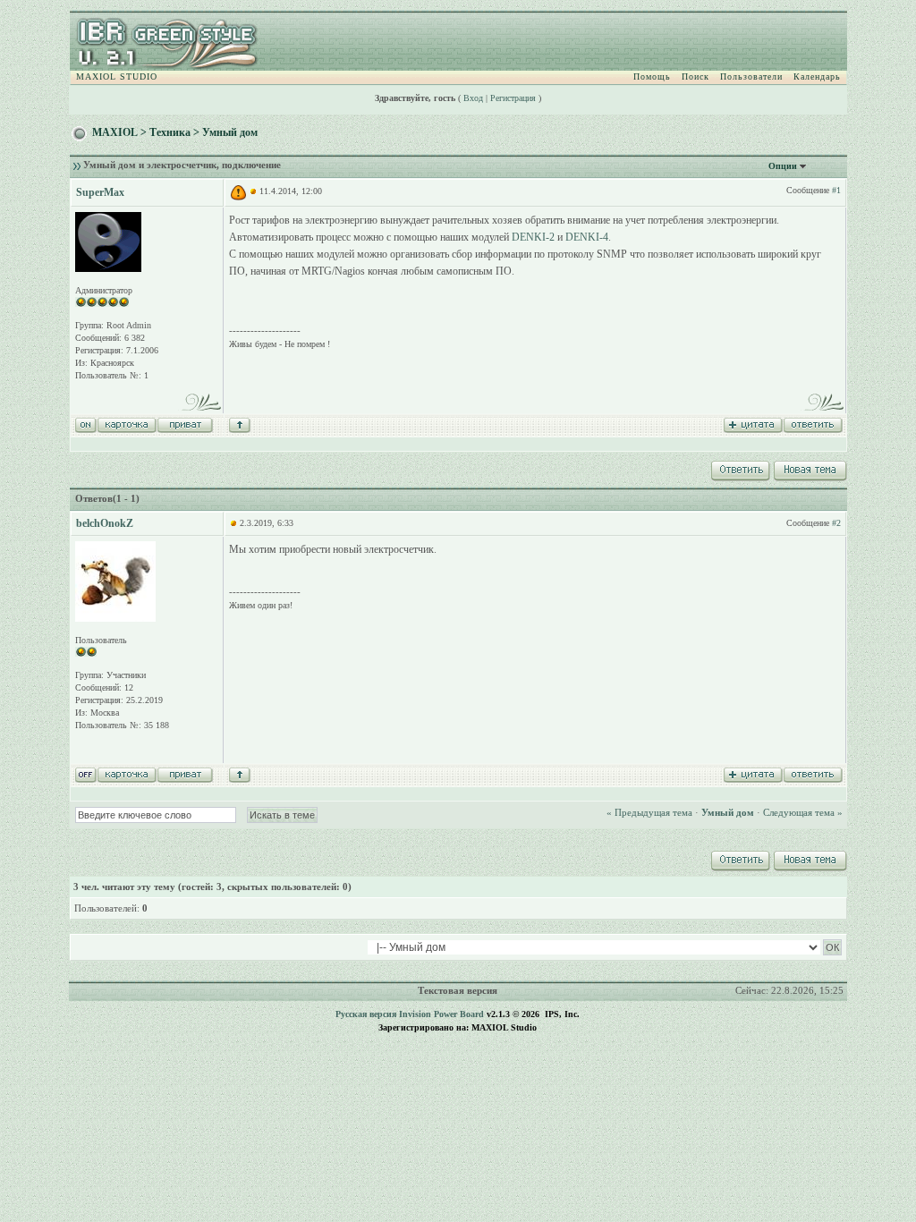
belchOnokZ (104, 523)
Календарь (817, 76)
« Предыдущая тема (649, 812)
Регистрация (513, 98)
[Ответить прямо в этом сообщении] (813, 424)
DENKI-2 (533, 237)
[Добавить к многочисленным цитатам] (753, 424)
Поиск (695, 76)
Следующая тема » (803, 812)
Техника (170, 132)
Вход (473, 98)
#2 (836, 523)
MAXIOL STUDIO (116, 76)
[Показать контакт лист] (127, 424)
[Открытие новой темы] (808, 467)
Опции (782, 166)
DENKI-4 (586, 237)
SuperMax (100, 192)
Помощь (652, 76)
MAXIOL (115, 132)
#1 (836, 190)
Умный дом (230, 132)
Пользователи (751, 76)
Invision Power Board (441, 1014)
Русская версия (365, 1014)
